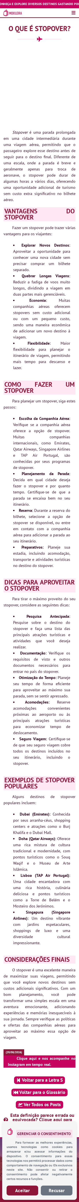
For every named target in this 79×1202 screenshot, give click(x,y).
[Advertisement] (39, 85)
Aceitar (22, 1190)
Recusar (57, 1190)
